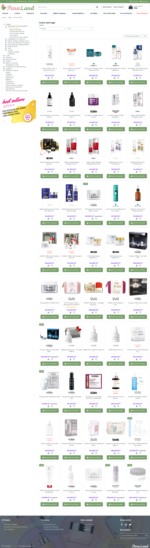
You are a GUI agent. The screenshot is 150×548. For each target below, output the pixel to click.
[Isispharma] (138, 486)
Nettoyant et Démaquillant (18, 26)
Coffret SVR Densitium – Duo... (115, 303)
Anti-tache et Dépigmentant (18, 44)
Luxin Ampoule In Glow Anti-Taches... (49, 116)
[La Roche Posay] (115, 205)
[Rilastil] (138, 205)
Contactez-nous (21, 1)
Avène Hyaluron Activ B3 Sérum (49, 444)
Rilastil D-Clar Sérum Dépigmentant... (138, 210)
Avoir (85, 527)
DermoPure (10, 83)
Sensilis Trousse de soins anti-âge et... (115, 444)
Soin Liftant (13, 35)
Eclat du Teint (13, 46)
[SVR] (71, 299)
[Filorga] (93, 205)
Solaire (8, 61)
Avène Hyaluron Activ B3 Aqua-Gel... (71, 69)
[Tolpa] (138, 111)
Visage (8, 24)
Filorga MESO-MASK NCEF (49, 303)
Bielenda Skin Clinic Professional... (116, 163)
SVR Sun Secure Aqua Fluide (16, 90)
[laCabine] (93, 111)
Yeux (9, 48)
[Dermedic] (138, 439)
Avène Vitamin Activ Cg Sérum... (116, 397)
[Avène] (71, 64)
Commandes (87, 524)
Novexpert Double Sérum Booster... (116, 491)
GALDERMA (10, 89)
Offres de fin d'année (13, 87)
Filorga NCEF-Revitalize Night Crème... (93, 210)
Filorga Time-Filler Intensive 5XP (71, 397)
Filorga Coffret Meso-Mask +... (137, 303)
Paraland (14, 546)
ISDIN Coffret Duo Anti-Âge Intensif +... (49, 163)
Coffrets (8, 74)
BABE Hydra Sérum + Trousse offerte (71, 350)
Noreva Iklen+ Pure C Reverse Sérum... (49, 69)
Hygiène (9, 68)
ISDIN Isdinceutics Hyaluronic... (93, 257)
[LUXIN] (49, 111)
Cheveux (9, 57)
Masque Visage (13, 52)
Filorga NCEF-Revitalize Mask (49, 397)
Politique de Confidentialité (53, 529)
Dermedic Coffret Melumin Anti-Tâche (137, 444)
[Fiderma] (49, 486)
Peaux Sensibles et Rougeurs (19, 43)
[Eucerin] (115, 111)
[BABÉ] (71, 346)
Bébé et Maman (12, 63)
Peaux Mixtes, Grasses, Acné (18, 41)
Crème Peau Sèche (16, 31)
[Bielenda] (115, 158)
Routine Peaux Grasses (14, 85)
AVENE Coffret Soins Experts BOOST (72, 257)
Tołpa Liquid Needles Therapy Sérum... (137, 116)
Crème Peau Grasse (16, 33)
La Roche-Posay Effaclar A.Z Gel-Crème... (116, 210)
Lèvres (10, 50)
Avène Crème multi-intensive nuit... (137, 350)
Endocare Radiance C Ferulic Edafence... (115, 69)
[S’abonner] (146, 535)
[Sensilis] (115, 439)
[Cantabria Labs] (93, 64)
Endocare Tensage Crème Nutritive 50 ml (93, 69)
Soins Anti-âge (13, 28)
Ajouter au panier (50, 82)
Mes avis (86, 529)
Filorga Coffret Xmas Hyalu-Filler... (49, 350)
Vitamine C (10, 76)
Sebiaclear (9, 78)
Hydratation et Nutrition (16, 39)
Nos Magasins (9, 529)
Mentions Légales (10, 524)
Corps (8, 55)
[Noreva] (49, 64)
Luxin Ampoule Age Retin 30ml (72, 116)
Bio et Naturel (11, 59)
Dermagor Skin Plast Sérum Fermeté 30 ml (138, 69)
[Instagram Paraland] (5, 1)
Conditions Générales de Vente (15, 527)
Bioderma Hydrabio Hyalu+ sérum (137, 397)
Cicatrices (11, 54)
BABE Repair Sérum (116, 350)
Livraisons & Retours (50, 527)
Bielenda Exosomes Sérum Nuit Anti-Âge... (71, 210)
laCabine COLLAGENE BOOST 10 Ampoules (93, 397)
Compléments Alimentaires (16, 67)
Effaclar (8, 79)
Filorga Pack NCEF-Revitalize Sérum (71, 444)
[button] (6, 13)
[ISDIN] (49, 158)
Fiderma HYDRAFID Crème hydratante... (49, 491)
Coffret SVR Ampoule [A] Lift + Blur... (94, 444)
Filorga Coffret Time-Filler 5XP (138, 257)
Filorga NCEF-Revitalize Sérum (71, 491)
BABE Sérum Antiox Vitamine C (93, 350)
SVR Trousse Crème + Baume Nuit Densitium (72, 303)
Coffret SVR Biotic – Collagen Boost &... (93, 303)
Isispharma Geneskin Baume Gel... (138, 491)
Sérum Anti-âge (15, 30)
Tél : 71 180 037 (33, 1)
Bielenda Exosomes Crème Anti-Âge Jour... (49, 210)
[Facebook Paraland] (3, 1)
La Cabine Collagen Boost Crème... (93, 116)
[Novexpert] (115, 486)
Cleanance (10, 81)
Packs (8, 72)
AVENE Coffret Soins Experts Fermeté (50, 257)
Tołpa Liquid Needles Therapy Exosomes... (93, 163)
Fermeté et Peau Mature (18, 37)
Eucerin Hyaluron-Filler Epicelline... (116, 116)
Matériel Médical (12, 70)
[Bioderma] (138, 392)
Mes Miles (135, 1)
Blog (12, 1)
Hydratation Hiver (12, 65)
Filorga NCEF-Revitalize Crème (93, 491)
